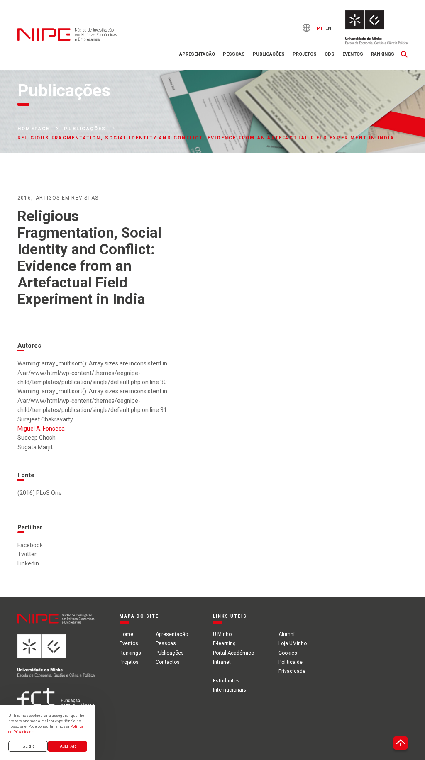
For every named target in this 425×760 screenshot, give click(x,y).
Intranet (222, 662)
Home (126, 634)
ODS (330, 54)
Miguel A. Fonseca (41, 428)
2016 (24, 198)
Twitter (27, 554)
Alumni (286, 634)
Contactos (168, 662)
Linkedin (28, 563)
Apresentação (197, 54)
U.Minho (222, 634)
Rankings (382, 54)
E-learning (224, 643)
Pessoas (234, 54)
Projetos (305, 54)
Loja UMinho (292, 643)
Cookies (287, 653)
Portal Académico (233, 653)
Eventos (352, 54)
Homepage (33, 129)
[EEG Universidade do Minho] (376, 27)
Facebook (30, 545)
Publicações (269, 54)
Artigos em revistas (67, 198)
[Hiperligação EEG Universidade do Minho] (56, 661)
